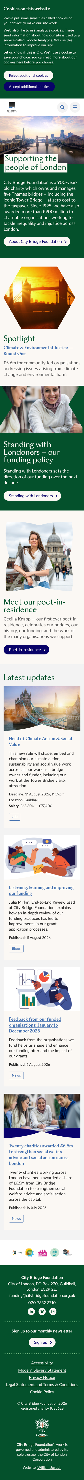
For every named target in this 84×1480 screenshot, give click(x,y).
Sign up (40, 1343)
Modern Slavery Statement (42, 1370)
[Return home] (12, 107)
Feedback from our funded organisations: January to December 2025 (35, 1025)
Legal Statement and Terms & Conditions (42, 1385)
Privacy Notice (42, 1378)
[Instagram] (52, 1311)
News (16, 1075)
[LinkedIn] (31, 1311)
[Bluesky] (42, 1311)
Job (14, 817)
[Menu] (75, 107)
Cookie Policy (42, 1392)
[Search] (62, 107)
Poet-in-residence (25, 650)
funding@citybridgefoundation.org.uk (42, 1296)
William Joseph (49, 1467)
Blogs (16, 948)
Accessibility (42, 1363)
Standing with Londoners (31, 496)
